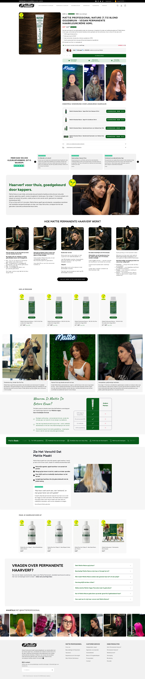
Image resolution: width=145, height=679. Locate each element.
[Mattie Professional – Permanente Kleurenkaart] (113, 536)
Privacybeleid (89, 658)
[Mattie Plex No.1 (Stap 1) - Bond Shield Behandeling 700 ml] (32, 536)
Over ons (68, 647)
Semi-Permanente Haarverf (114, 647)
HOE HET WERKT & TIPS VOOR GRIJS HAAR (72, 279)
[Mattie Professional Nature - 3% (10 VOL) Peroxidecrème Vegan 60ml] (32, 310)
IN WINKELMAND (115, 111)
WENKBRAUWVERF (75, 5)
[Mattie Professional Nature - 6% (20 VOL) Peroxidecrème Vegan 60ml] (59, 310)
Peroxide (109, 661)
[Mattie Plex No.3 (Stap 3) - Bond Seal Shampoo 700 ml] (86, 536)
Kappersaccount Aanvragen (73, 655)
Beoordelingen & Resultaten (73, 650)
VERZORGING (86, 5)
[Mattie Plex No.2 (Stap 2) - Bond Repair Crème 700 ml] (59, 536)
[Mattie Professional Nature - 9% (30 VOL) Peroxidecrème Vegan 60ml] (86, 310)
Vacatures (68, 652)
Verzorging (110, 655)
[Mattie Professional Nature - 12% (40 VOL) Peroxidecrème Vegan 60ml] (113, 310)
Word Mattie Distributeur (72, 658)
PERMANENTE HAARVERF (62, 5)
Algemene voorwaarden (92, 650)
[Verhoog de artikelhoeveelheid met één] (70, 55)
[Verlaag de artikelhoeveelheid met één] (64, 55)
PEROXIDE (104, 5)
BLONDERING (96, 5)
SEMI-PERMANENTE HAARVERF (46, 5)
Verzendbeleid (90, 652)
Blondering (109, 658)
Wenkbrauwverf (111, 652)
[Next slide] (138, 162)
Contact (88, 661)
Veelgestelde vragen (91, 647)
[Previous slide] (35, 162)
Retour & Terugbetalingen (92, 655)
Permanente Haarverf (112, 650)
